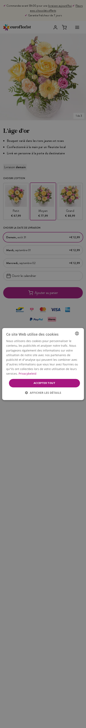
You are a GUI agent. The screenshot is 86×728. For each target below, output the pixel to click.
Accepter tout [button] (44, 383)
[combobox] (77, 333)
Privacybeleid (27, 373)
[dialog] (43, 364)
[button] (43, 392)
